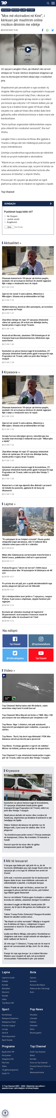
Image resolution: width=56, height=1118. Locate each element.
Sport (5, 1009)
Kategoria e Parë (9, 1022)
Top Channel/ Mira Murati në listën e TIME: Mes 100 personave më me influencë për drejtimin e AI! (27, 716)
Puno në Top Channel (38, 1063)
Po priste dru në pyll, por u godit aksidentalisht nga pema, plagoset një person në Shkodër (27, 586)
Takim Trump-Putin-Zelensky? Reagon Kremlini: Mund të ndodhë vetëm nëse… (27, 915)
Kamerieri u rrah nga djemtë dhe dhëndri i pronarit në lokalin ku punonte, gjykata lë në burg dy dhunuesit (26, 489)
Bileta (32, 1055)
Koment (33, 981)
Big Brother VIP (8, 1052)
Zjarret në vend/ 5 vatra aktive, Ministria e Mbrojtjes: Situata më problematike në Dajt (23, 297)
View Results (19, 227)
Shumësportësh (8, 1036)
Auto (32, 992)
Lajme (23, 10)
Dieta (32, 1029)
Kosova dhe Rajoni (37, 985)
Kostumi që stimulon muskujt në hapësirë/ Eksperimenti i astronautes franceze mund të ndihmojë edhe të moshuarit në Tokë (24, 616)
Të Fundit (30, 10)
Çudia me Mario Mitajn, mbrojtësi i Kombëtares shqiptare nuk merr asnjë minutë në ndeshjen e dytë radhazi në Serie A (27, 936)
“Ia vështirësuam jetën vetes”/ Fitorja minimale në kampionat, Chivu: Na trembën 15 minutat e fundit (27, 837)
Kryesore (15, 10)
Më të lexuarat (17, 861)
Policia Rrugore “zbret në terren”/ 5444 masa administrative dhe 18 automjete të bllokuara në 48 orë (27, 572)
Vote (9, 227)
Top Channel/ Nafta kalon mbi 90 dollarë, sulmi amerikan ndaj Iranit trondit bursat (25, 707)
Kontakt (33, 1059)
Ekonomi (5, 992)
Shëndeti (33, 1026)
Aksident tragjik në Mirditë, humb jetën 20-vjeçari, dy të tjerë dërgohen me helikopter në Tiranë (26, 907)
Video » (9, 670)
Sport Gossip (7, 1040)
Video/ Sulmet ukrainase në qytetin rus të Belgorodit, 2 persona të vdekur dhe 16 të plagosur (24, 827)
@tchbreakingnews (15, 658)
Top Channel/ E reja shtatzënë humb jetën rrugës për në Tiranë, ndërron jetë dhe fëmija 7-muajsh (26, 756)
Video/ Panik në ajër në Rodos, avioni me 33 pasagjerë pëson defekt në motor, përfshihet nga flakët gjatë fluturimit (26, 890)
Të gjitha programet (10, 1070)
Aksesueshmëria (37, 1072)
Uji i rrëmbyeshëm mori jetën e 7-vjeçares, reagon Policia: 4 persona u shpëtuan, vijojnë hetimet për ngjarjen (27, 600)
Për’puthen (6, 1055)
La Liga (5, 1029)
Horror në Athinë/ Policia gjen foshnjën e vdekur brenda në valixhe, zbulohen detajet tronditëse (28, 898)
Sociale (5, 996)
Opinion (33, 978)
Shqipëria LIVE (8, 1059)
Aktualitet (6, 10)
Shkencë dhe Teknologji (39, 989)
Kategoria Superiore (10, 1018)
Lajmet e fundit (8, 978)
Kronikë (5, 985)
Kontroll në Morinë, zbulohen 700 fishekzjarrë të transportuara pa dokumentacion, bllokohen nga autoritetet (26, 339)
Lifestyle (33, 1018)
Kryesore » (12, 372)
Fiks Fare (5, 1063)
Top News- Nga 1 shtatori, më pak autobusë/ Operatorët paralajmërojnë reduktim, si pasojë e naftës (26, 727)
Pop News (36, 1009)
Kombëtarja (7, 1015)
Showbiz (33, 1015)
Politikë (5, 981)
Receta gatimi (35, 1033)
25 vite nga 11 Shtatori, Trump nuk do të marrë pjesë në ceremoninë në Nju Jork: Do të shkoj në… (27, 946)
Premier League (8, 1026)
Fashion (33, 1022)
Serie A (5, 1033)
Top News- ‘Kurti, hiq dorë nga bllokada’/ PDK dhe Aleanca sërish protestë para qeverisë (26, 737)
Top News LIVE (8, 1003)
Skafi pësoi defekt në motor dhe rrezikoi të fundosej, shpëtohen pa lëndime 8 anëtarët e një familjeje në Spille (28, 818)
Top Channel (15, 644)
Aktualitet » (12, 243)
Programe (8, 1046)
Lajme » (10, 504)
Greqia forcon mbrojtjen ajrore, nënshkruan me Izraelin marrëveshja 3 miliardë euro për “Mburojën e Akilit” (27, 440)
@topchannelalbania (41, 644)
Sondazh (9, 203)
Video (4, 999)
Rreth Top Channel (37, 1052)
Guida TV (5, 1073)
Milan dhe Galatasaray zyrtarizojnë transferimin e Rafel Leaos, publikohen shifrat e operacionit (26, 558)
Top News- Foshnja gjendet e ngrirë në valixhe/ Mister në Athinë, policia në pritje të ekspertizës (26, 747)
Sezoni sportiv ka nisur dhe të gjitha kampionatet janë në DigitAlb (21, 845)
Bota (33, 972)
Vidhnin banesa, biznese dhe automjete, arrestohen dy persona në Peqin (27, 310)
